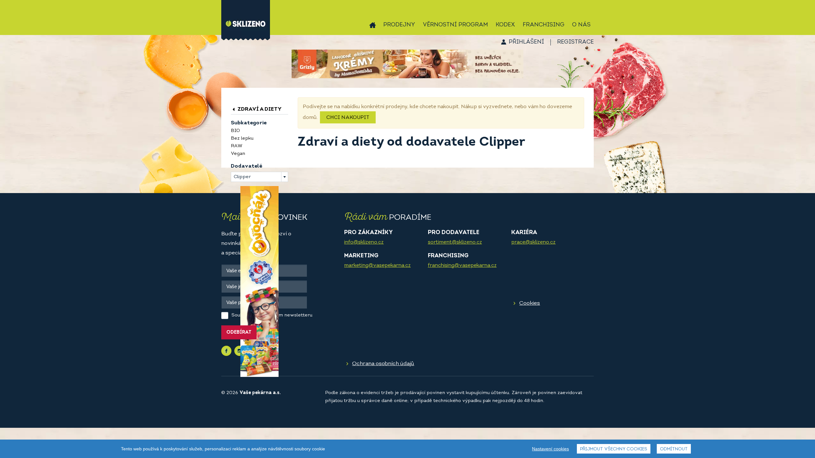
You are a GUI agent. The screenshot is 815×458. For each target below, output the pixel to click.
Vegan (238, 153)
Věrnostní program (455, 25)
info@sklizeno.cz (364, 242)
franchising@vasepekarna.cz (462, 265)
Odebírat (239, 332)
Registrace (575, 42)
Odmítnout (674, 449)
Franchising (543, 25)
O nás (581, 25)
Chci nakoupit (347, 117)
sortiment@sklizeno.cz (455, 242)
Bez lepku (242, 138)
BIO (235, 130)
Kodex (505, 25)
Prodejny (399, 25)
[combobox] (259, 177)
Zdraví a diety (259, 109)
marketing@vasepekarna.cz (377, 265)
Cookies (529, 303)
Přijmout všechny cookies (613, 449)
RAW (236, 146)
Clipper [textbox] (242, 177)
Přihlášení (526, 42)
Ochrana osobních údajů (383, 363)
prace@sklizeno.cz (533, 242)
